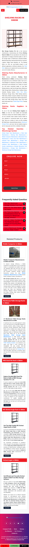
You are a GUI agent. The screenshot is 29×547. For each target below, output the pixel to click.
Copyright (3, 536)
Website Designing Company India (15, 539)
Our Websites (8, 531)
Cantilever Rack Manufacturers (10, 144)
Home (5, 22)
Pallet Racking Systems (10, 342)
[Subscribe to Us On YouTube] (18, 523)
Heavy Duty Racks (21, 92)
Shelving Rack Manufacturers (18, 135)
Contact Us (14, 533)
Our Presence (18, 531)
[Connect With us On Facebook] (6, 523)
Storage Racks (20, 349)
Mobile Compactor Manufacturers (10, 136)
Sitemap (22, 529)
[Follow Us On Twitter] (14, 523)
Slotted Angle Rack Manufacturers (10, 133)
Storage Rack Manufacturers (18, 148)
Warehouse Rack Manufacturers (18, 142)
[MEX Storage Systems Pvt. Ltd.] (14, 518)
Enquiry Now (23, 10)
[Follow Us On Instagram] (10, 523)
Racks (10, 22)
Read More (7, 296)
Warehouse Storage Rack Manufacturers (11, 150)
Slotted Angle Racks (18, 101)
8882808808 (16, 1)
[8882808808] (18, 10)
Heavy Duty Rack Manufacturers (18, 138)
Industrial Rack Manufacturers (10, 140)
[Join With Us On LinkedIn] (22, 523)
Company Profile (7, 529)
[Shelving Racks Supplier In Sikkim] (14, 38)
